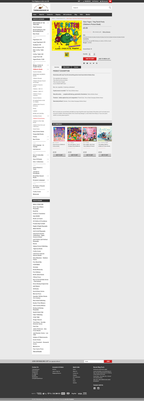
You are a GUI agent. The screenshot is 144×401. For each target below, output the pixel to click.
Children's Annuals (37, 78)
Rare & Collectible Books (38, 155)
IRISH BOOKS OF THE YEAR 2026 (39, 23)
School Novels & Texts (37, 168)
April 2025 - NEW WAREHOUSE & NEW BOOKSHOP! (101, 380)
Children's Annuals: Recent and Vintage (39, 81)
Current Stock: (87, 49)
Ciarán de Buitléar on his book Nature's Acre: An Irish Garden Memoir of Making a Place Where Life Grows (102, 373)
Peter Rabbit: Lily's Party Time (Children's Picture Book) (88, 146)
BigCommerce (56, 399)
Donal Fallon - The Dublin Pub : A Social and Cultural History (102, 377)
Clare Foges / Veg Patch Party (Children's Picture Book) (78, 18)
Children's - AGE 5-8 (37, 89)
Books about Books (38, 274)
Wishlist (96, 1)
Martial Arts (36, 346)
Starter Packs (36, 129)
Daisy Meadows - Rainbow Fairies (40, 258)
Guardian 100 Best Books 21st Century (40, 297)
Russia (35, 243)
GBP (79, 1)
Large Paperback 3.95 (39, 42)
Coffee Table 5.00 (38, 54)
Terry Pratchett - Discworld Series (41, 343)
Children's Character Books (38, 85)
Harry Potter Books (38, 131)
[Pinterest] (96, 63)
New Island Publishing (39, 300)
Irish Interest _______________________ (39, 150)
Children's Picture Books (39, 118)
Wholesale (36, 194)
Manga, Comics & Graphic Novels (38, 66)
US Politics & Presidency (40, 221)
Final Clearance (37, 27)
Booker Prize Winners (39, 303)
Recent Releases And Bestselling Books (39, 30)
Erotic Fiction (37, 340)
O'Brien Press (37, 277)
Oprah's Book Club (38, 312)
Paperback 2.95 (37, 39)
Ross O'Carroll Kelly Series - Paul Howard (40, 280)
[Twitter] (93, 63)
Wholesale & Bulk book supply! (100, 369)
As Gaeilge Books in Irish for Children (39, 101)
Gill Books (36, 289)
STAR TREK (36, 317)
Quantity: (85, 54)
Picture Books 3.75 (38, 47)
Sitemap (46, 399)
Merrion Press (37, 294)
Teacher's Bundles (37, 72)
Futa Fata (35, 326)
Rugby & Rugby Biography (40, 226)
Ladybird (35, 111)
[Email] (87, 63)
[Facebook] (84, 63)
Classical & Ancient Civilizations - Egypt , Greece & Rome (39, 235)
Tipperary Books (37, 249)
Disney (34, 108)
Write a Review (106, 32)
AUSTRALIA (36, 286)
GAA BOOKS (36, 216)
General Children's (37, 98)
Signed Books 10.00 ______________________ (39, 61)
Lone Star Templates (69, 399)
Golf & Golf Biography (39, 231)
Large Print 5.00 (37, 57)
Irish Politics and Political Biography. (40, 240)
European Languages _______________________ (39, 181)
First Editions (37, 272)
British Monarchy (38, 269)
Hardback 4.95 (37, 45)
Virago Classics (37, 320)
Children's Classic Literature (37, 94)
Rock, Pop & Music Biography (38, 207)
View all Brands (37, 351)
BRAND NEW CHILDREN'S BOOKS (39, 75)
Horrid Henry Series (38, 291)
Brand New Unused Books (38, 176)
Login (53, 371)
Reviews (76, 67)
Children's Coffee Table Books (38, 121)
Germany (35, 267)
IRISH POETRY (37, 228)
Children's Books (37, 69)
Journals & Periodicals (36, 172)
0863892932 (88, 1)
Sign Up (58, 371)
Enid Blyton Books (37, 116)
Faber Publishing (37, 315)
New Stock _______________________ (39, 35)
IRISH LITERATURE (38, 204)
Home (34, 14)
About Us (41, 14)
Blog (76, 14)
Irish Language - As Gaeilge (38, 145)
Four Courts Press (38, 349)
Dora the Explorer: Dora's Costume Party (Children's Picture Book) (74, 146)
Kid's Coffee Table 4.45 (38, 50)
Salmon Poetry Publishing (40, 246)
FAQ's (81, 14)
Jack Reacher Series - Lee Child (40, 334)
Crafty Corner (37, 191)
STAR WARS (36, 264)
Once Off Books (37, 159)
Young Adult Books (38, 134)
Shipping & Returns (56, 373)
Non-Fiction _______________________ (39, 141)
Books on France (38, 218)
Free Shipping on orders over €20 (40, 1)
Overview (56, 67)
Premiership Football (39, 223)
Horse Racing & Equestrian (40, 284)
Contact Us (50, 14)
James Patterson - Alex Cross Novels (39, 329)
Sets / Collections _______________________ (39, 163)
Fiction (35, 137)
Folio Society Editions (39, 305)
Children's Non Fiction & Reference (38, 105)
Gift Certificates (67, 14)
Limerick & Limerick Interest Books (38, 254)
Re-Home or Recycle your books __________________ (39, 187)
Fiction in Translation (39, 213)
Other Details (66, 67)
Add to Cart (59, 155)
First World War (37, 262)
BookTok (35, 211)
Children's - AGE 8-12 (38, 91)
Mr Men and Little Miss (38, 113)
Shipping (58, 14)
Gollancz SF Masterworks (40, 337)
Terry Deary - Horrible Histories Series (39, 323)
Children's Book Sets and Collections (39, 125)
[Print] (90, 63)
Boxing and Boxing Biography (38, 309)
